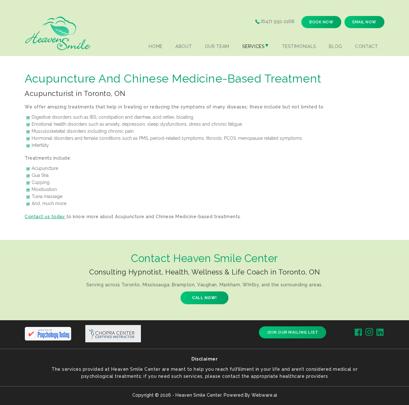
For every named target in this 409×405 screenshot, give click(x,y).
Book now (321, 22)
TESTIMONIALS (299, 46)
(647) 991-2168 (277, 21)
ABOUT (183, 46)
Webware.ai (264, 395)
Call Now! (204, 298)
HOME (156, 46)
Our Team (217, 46)
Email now (364, 22)
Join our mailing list (292, 332)
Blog (335, 46)
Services (253, 46)
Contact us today (45, 216)
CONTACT (366, 46)
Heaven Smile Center (198, 395)
